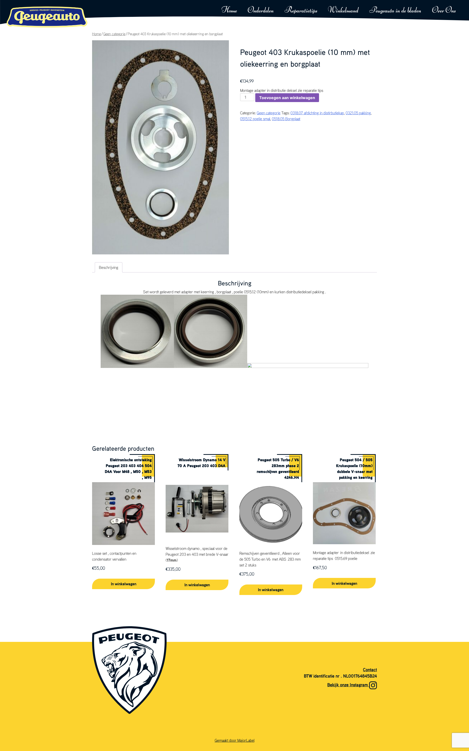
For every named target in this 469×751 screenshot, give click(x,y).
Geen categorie (114, 34)
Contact (370, 669)
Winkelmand (343, 10)
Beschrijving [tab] (108, 267)
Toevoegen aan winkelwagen (287, 97)
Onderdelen (261, 10)
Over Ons (444, 10)
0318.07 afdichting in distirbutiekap (317, 112)
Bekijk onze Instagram (348, 684)
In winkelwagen (123, 583)
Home (229, 10)
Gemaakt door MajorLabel (235, 740)
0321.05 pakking (358, 112)
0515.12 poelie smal (255, 118)
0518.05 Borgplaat (286, 118)
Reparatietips (301, 10)
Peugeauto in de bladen (395, 10)
